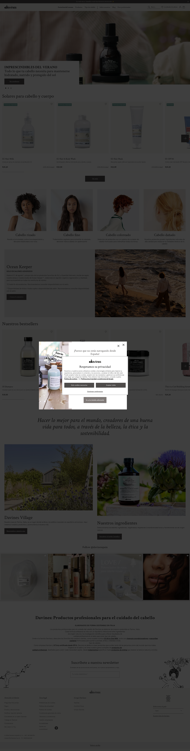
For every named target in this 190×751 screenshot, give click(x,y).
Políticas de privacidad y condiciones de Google (97, 379)
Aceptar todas (111, 385)
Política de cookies (70, 379)
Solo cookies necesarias (79, 385)
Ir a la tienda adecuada (95, 400)
